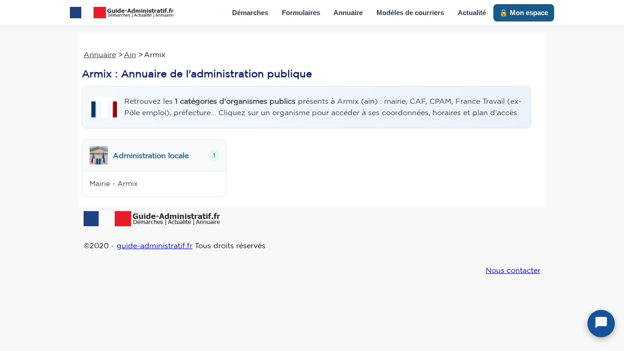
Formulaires (301, 12)
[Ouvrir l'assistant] (601, 323)
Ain (130, 54)
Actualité (472, 12)
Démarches (250, 12)
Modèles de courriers (410, 12)
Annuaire (348, 12)
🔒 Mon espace (523, 12)
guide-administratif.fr (154, 245)
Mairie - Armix (114, 183)
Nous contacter (513, 270)
